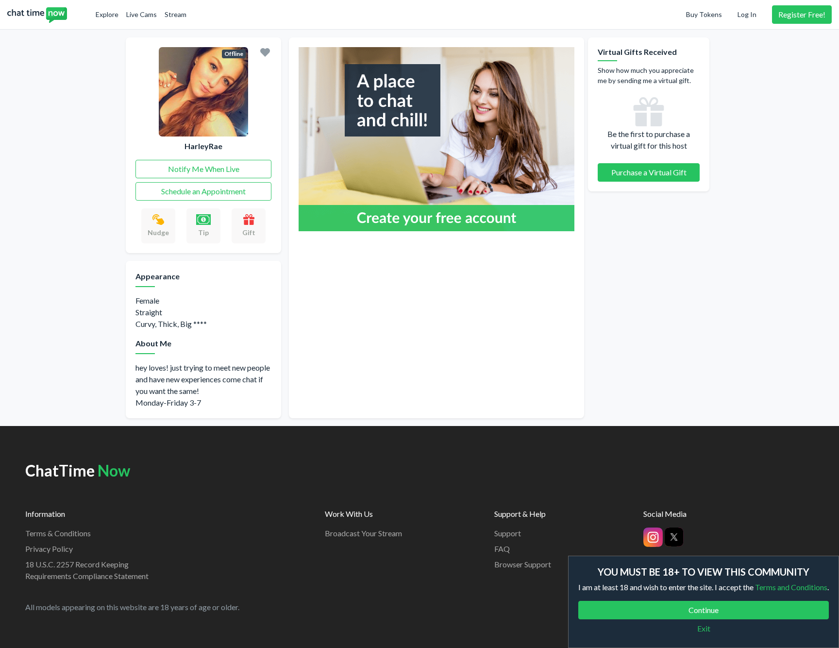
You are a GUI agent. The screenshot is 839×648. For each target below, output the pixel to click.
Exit (703, 628)
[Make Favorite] (265, 51)
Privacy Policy (49, 548)
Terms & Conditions (58, 533)
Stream (175, 14)
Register (801, 14)
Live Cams (141, 14)
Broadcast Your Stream (363, 533)
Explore (107, 14)
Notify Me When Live (203, 168)
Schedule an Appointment (203, 191)
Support (507, 533)
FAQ (502, 548)
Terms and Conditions (791, 587)
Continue (703, 609)
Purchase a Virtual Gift (649, 172)
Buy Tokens (704, 14)
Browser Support (522, 564)
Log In (747, 14)
